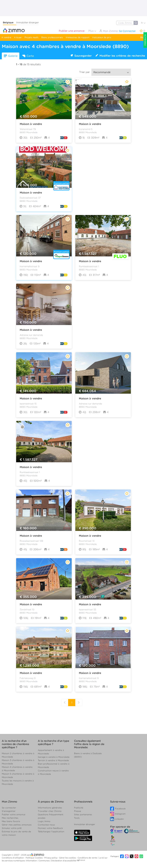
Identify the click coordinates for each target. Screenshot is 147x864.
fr (142, 23)
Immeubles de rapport (77, 37)
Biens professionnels (52, 37)
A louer (18, 37)
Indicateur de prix (101, 37)
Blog (142, 37)
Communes (44, 860)
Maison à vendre (31, 124)
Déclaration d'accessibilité (63, 860)
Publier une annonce (71, 30)
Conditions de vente (88, 857)
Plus (91, 30)
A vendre (6, 37)
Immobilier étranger (27, 22)
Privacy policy (51, 857)
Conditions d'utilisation (13, 857)
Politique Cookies (34, 857)
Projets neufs (31, 37)
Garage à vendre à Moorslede (53, 757)
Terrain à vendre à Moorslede (53, 760)
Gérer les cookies (67, 857)
